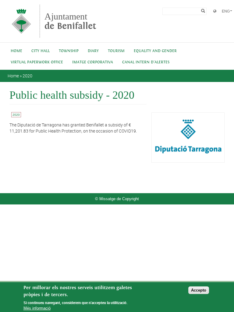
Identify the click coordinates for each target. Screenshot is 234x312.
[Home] (21, 35)
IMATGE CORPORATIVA (92, 62)
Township (69, 51)
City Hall (40, 51)
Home (16, 51)
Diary (93, 51)
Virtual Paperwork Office (37, 62)
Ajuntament (70, 21)
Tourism (116, 51)
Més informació (37, 308)
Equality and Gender (155, 51)
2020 (27, 76)
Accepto (198, 290)
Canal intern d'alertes (145, 62)
